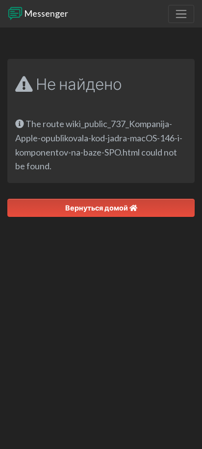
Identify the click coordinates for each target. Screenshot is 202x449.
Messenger (45, 13)
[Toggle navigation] (181, 14)
